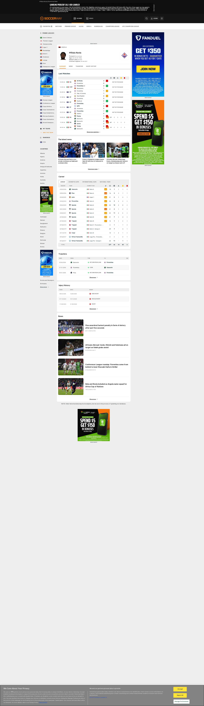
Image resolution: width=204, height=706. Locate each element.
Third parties (43, 702)
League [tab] (62, 182)
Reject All (180, 695)
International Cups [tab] (89, 182)
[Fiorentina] (124, 56)
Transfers (79, 66)
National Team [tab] (105, 182)
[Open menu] (162, 18)
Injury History (91, 66)
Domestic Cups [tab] (74, 182)
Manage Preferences (181, 701)
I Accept (180, 689)
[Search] (146, 18)
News (71, 66)
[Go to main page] (52, 18)
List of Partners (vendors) (98, 697)
